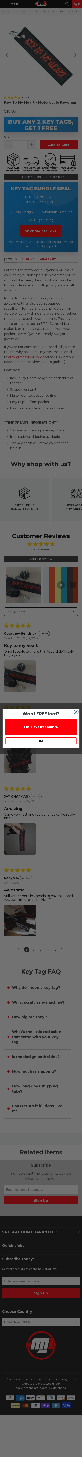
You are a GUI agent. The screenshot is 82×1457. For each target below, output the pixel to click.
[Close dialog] (76, 712)
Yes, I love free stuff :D (41, 727)
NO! (41, 740)
